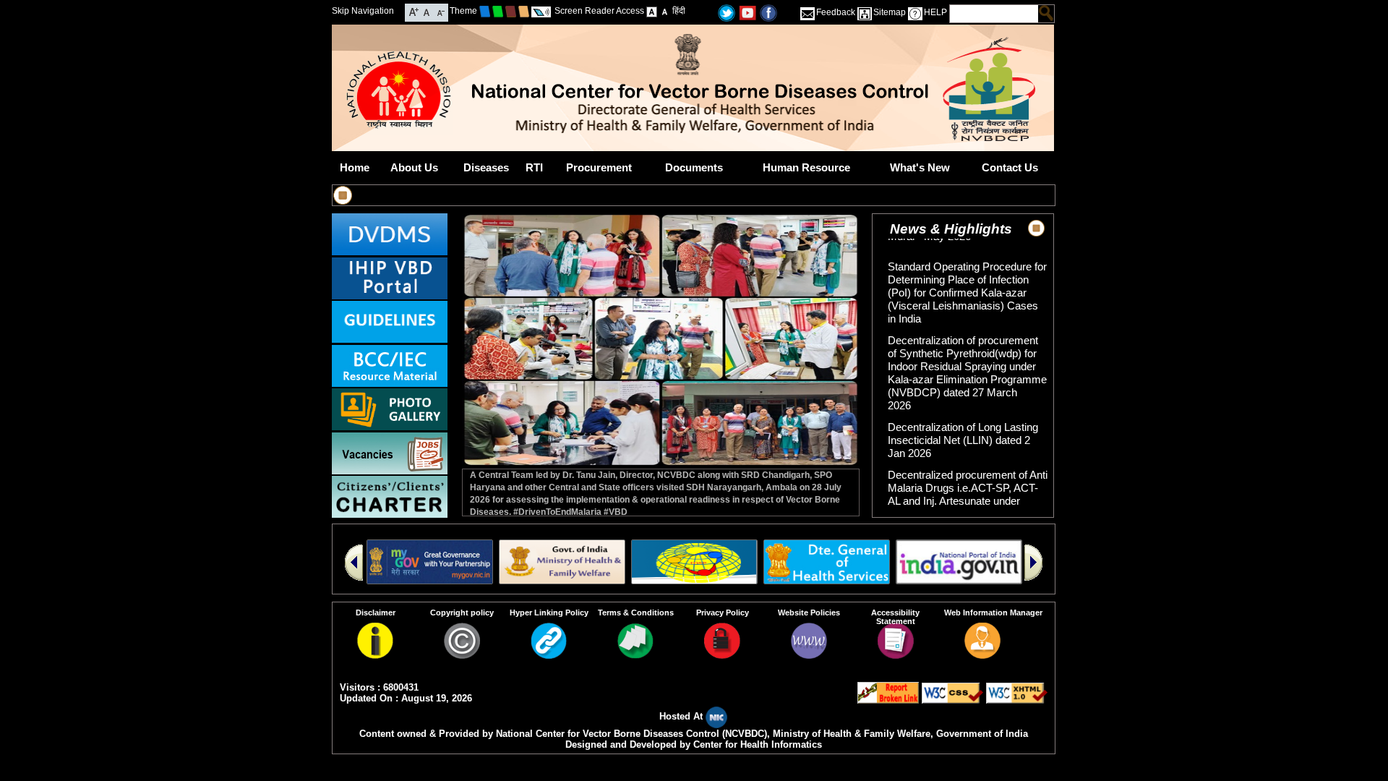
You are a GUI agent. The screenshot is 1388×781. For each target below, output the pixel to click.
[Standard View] (651, 11)
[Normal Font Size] (427, 11)
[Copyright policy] (462, 655)
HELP (935, 12)
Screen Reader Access (599, 11)
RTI (534, 167)
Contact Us (1010, 167)
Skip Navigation (363, 11)
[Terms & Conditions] (635, 655)
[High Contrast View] (664, 11)
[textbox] (994, 13)
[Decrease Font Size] (440, 11)
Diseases (486, 167)
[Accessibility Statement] (896, 655)
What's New (920, 167)
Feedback (835, 12)
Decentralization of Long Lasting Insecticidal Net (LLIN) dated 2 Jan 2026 (963, 426)
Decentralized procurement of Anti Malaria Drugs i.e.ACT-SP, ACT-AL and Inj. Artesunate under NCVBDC (968, 480)
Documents (694, 167)
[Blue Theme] (484, 11)
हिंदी (678, 11)
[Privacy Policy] (722, 655)
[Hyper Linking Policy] (549, 655)
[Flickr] (768, 12)
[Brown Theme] (510, 11)
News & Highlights (951, 228)
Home (354, 167)
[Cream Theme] (523, 11)
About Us (414, 167)
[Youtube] (747, 12)
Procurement (599, 167)
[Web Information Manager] (982, 655)
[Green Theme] (497, 11)
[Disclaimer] (375, 655)
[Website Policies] (809, 655)
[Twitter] (726, 12)
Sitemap (889, 12)
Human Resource (806, 167)
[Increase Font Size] (414, 11)
